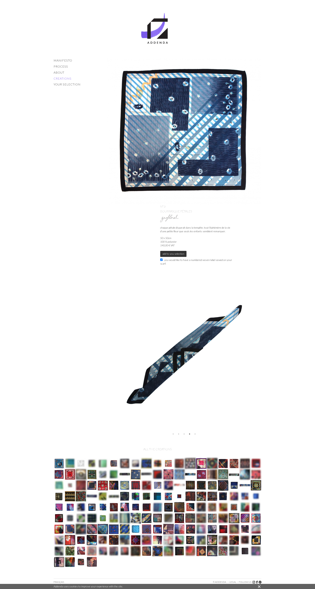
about (59, 72)
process (61, 66)
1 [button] (173, 434)
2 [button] (178, 434)
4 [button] (189, 434)
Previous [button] (104, 354)
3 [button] (184, 434)
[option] (184, 353)
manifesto (63, 60)
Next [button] (264, 354)
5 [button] (195, 434)
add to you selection (173, 253)
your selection (67, 84)
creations (62, 78)
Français (59, 582)
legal (233, 582)
